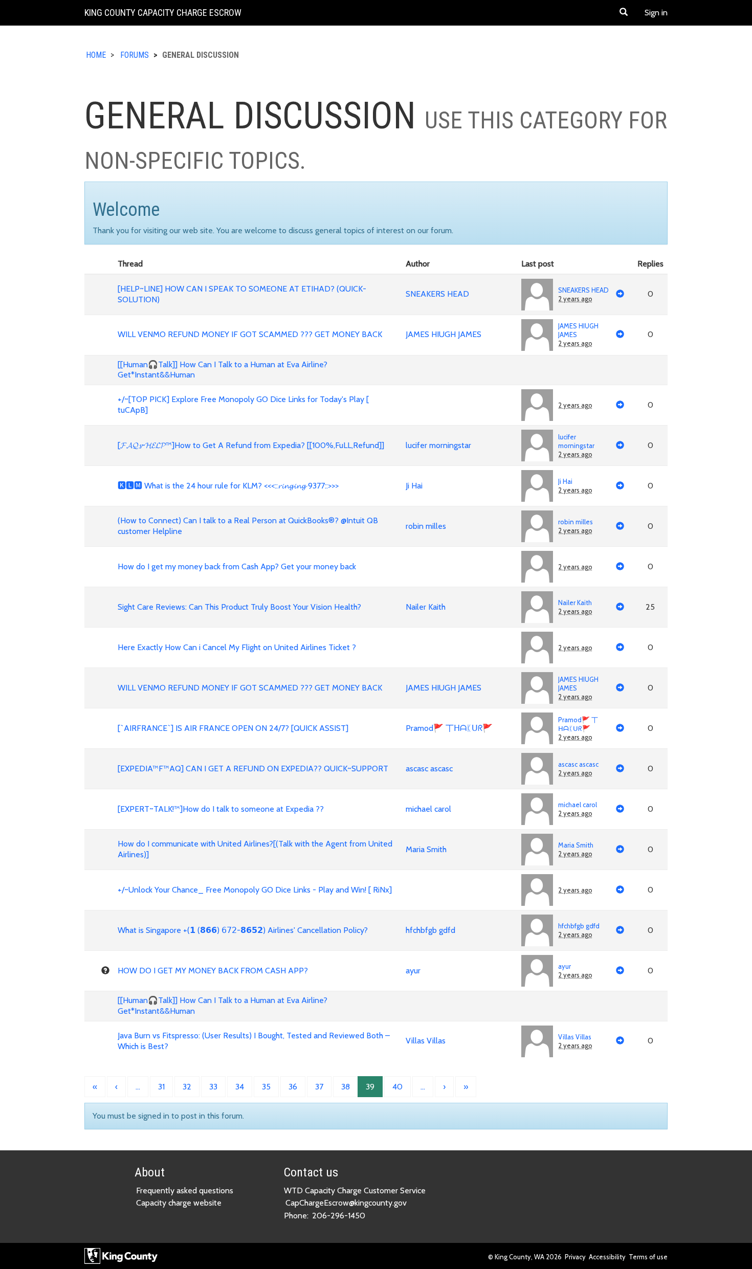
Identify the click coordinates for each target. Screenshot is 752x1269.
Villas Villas (426, 1040)
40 (397, 1087)
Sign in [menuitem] (656, 12)
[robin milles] (537, 526)
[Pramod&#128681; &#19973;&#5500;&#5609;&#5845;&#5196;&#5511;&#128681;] (537, 728)
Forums (134, 55)
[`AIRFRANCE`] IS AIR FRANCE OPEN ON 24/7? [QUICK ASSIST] (233, 728)
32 (187, 1087)
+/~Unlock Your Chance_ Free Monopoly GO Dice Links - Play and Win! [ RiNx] (255, 890)
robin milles (426, 526)
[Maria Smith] (537, 849)
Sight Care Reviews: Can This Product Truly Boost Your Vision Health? (239, 607)
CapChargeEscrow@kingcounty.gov (346, 1203)
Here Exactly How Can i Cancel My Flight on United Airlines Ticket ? (237, 647)
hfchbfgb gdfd (430, 930)
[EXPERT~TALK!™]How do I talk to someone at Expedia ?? (221, 809)
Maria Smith (426, 849)
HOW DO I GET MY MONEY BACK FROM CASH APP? (213, 970)
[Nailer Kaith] (537, 607)
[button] (623, 13)
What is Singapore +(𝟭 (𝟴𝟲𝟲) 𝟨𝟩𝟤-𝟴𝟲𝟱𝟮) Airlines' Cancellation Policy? (243, 930)
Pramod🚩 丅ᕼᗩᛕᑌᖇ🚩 (449, 728)
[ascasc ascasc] (537, 769)
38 (345, 1087)
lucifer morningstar (438, 445)
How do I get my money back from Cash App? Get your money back (237, 566)
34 (239, 1087)
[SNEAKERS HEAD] (537, 294)
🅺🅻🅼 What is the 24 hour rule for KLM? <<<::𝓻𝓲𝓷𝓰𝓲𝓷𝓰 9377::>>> (228, 486)
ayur (413, 970)
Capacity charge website (179, 1203)
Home (96, 55)
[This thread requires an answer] (105, 970)
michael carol (428, 809)
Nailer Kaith (426, 607)
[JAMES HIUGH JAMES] (537, 335)
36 (293, 1087)
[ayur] (537, 971)
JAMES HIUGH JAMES (443, 334)
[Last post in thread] (620, 294)
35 (266, 1087)
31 (161, 1087)
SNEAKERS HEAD (437, 294)
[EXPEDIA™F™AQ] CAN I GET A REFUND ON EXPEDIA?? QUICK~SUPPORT (253, 768)
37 (319, 1087)
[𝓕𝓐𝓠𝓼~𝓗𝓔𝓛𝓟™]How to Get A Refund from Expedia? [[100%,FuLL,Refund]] (251, 445)
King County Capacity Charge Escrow (162, 12)
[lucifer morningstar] (537, 445)
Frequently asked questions (184, 1190)
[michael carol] (537, 809)
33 (213, 1087)
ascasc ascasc (429, 768)
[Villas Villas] (537, 1041)
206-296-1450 (338, 1215)
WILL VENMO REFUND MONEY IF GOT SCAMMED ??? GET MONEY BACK (250, 334)
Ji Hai (414, 486)
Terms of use (648, 1257)
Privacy (575, 1257)
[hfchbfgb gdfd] (537, 930)
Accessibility (607, 1257)
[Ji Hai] (537, 486)
